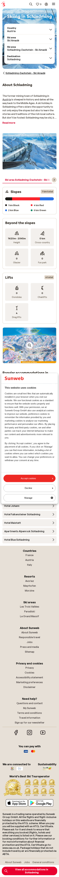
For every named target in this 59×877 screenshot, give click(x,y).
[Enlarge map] (29, 345)
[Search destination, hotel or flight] (31, 4)
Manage (28, 498)
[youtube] (43, 734)
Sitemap (29, 651)
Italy (29, 564)
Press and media (29, 646)
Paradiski (29, 611)
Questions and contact (29, 703)
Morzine (29, 590)
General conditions (43, 862)
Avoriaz (29, 580)
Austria (6, 99)
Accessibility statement (29, 677)
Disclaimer (29, 687)
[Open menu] (53, 4)
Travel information (29, 717)
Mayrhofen (29, 585)
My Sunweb (29, 708)
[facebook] (16, 734)
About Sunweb (29, 632)
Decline (28, 488)
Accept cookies (28, 478)
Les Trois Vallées (29, 606)
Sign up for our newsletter (29, 722)
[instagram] (29, 734)
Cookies (29, 672)
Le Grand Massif (29, 616)
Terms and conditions (29, 712)
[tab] (30, 180)
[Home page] (3, 4)
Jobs (30, 642)
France (29, 555)
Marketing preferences (29, 682)
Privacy (29, 667)
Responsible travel (29, 637)
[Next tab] (54, 179)
